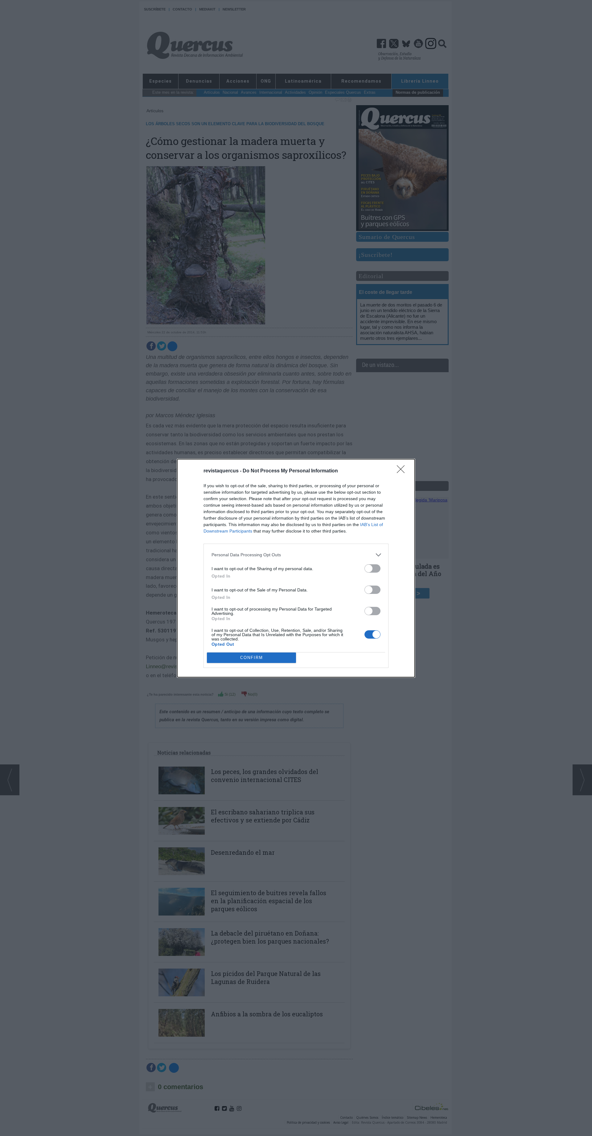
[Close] (403, 471)
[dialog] (296, 568)
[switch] (372, 568)
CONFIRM (251, 657)
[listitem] (296, 555)
